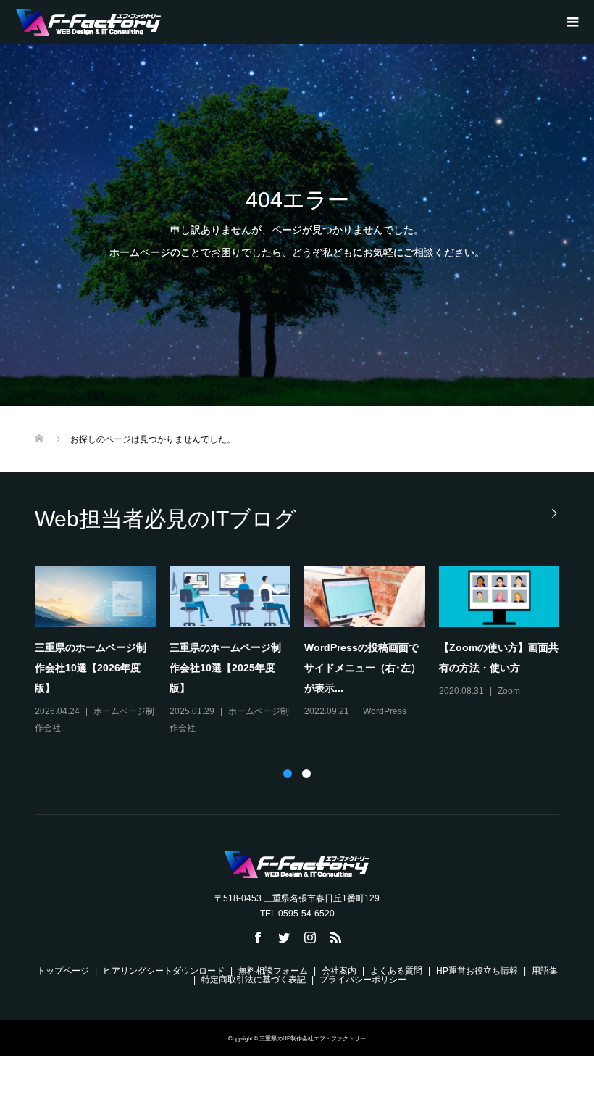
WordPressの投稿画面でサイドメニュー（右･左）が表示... (362, 668)
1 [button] (287, 773)
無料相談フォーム (273, 971)
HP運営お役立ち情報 (477, 971)
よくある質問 (396, 971)
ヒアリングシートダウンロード (164, 971)
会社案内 (339, 971)
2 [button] (306, 773)
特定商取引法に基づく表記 (253, 979)
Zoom (509, 691)
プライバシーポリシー (362, 979)
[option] (304, 651)
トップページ (63, 971)
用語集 (545, 971)
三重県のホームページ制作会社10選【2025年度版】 (225, 668)
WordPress (384, 711)
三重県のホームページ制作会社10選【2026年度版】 (90, 668)
